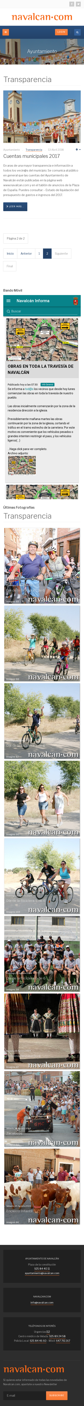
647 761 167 (63, 1340)
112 (48, 1331)
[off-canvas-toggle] (5, 32)
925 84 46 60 (38, 1340)
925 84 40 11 (42, 1268)
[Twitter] (78, 4)
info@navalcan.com (42, 1302)
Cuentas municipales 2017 (31, 156)
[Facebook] (71, 4)
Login (61, 32)
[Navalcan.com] (42, 17)
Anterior (26, 253)
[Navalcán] (33, 1369)
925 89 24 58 (57, 1336)
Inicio (10, 253)
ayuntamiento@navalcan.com (42, 1273)
